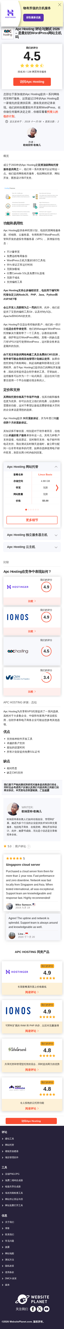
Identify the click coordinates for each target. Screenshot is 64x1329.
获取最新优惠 (33, 17)
